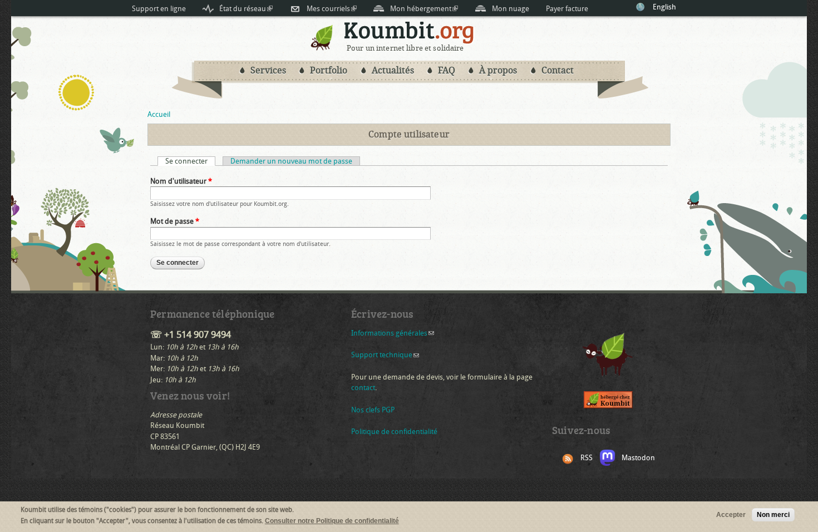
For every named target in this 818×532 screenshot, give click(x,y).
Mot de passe (174, 221)
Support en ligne (159, 8)
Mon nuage (510, 8)
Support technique (385, 355)
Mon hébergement (424, 8)
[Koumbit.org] (322, 48)
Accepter (731, 515)
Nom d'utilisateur (181, 181)
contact (363, 387)
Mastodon (638, 458)
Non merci (773, 515)
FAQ (446, 70)
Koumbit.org (409, 32)
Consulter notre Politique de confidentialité (332, 521)
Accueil (158, 114)
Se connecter (190, 161)
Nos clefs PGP (373, 410)
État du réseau (246, 8)
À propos (498, 70)
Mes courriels (332, 8)
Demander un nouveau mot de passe (291, 161)
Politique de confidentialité (394, 431)
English (664, 7)
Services (268, 70)
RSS (586, 458)
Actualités (393, 70)
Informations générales (392, 333)
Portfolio (328, 70)
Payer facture (567, 8)
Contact (557, 70)
